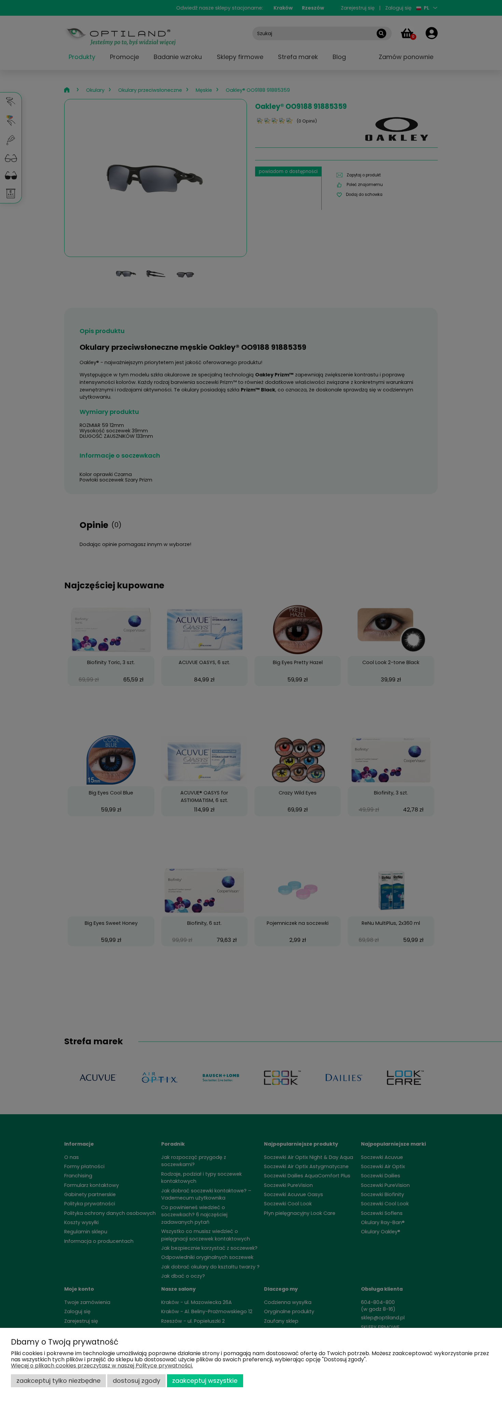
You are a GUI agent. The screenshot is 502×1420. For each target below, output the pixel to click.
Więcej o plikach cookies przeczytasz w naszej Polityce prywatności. (102, 1365)
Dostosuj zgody (136, 1380)
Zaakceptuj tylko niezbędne (58, 1380)
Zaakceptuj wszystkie (205, 1380)
